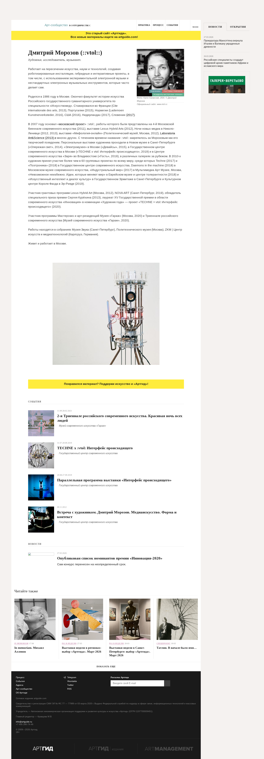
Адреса (19, 685)
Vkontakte (72, 681)
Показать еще (106, 666)
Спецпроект (163, 643)
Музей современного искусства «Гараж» (82, 425)
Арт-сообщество (56, 25)
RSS (69, 689)
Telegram (71, 677)
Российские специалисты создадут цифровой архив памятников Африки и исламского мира (226, 63)
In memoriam (21, 643)
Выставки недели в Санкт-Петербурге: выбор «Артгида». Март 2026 (129, 651)
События (172, 25)
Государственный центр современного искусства (88, 453)
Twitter (70, 685)
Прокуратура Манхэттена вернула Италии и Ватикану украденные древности (223, 43)
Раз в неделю (69, 643)
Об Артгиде (21, 692)
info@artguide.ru (24, 721)
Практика (144, 25)
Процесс (158, 25)
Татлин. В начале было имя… (177, 647)
